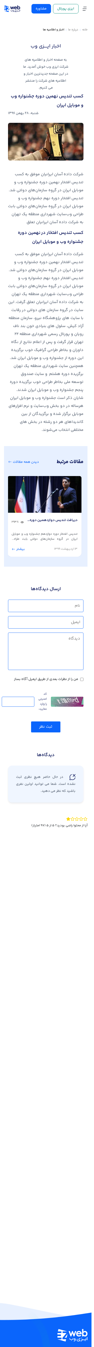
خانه (84, 29)
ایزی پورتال (65, 8)
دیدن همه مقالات (25, 462)
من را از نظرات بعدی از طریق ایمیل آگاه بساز (46, 678)
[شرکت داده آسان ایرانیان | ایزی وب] (12, 8)
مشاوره (41, 8)
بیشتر (22, 548)
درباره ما (73, 29)
